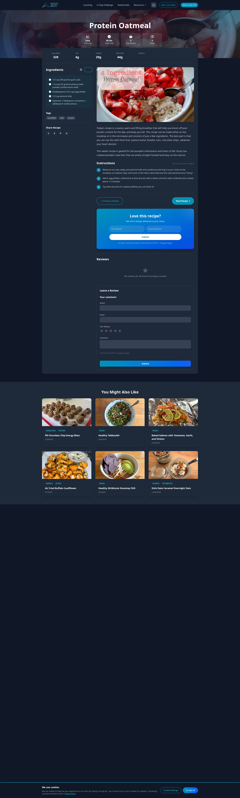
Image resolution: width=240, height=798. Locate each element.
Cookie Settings (171, 790)
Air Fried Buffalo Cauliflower (60, 488)
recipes (71, 118)
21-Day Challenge (105, 5)
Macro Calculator (168, 5)
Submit (145, 363)
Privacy (163, 243)
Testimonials (123, 5)
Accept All (190, 790)
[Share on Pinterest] (60, 133)
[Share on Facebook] (54, 133)
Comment (104, 338)
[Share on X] (48, 133)
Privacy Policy (70, 793)
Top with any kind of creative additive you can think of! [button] (128, 186)
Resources (139, 5)
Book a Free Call (189, 5)
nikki (62, 118)
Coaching (87, 5)
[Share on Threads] (66, 133)
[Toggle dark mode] (153, 5)
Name (103, 303)
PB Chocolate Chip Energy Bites (62, 435)
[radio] (102, 331)
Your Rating (105, 326)
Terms (170, 243)
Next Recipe (182, 201)
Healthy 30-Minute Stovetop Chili (116, 488)
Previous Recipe (111, 201)
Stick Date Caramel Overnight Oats (171, 488)
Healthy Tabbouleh (109, 435)
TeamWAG (52, 118)
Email (103, 315)
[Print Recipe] (81, 69)
